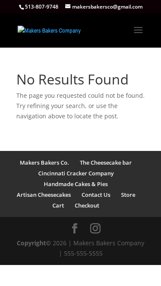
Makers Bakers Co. (44, 162)
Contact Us (96, 195)
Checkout (87, 205)
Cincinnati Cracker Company (76, 173)
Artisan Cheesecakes (44, 195)
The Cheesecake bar (106, 162)
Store (128, 195)
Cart (58, 205)
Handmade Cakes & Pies (76, 184)
